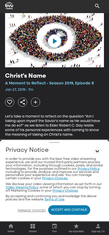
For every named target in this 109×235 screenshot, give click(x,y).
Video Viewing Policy (22, 187)
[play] (54, 41)
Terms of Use (54, 199)
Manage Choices (32, 210)
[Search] (97, 6)
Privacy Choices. (55, 178)
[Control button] (97, 151)
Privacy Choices (65, 190)
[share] (22, 102)
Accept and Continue (69, 210)
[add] (35, 102)
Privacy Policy (88, 168)
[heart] (9, 102)
